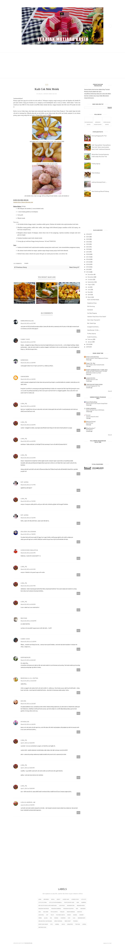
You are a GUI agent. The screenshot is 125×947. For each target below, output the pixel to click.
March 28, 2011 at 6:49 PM (28, 406)
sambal (57, 924)
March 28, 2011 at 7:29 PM (28, 501)
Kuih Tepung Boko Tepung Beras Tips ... (45, 301)
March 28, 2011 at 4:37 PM (28, 323)
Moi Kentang (91, 306)
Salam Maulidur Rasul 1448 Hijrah (95, 410)
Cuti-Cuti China (43, 902)
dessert (81, 915)
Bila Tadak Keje (91, 323)
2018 (87, 254)
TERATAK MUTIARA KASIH (94, 384)
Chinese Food (75, 899)
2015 (87, 262)
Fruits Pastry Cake (69, 902)
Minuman (82, 908)
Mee (77, 908)
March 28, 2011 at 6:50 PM (28, 425)
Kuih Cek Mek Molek (93, 299)
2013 (87, 267)
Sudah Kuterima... (92, 337)
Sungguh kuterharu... (93, 326)
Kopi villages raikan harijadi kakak (95, 364)
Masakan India (81, 905)
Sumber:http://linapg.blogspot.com (23, 202)
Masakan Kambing (56, 908)
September (91, 282)
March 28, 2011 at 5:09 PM (28, 362)
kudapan (63, 918)
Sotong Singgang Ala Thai (99, 136)
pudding (75, 921)
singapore (70, 924)
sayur (63, 924)
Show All (110, 391)
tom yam (77, 924)
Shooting (41, 915)
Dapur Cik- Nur (90, 363)
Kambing (83, 902)
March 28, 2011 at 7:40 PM (28, 534)
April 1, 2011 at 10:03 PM (27, 743)
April (89, 294)
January (90, 342)
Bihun (52, 899)
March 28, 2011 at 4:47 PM (28, 342)
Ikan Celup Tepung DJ (93, 320)
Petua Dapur (54, 911)
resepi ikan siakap (43, 924)
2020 (87, 249)
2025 (87, 236)
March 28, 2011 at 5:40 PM (28, 379)
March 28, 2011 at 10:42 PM (28, 621)
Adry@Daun (25, 657)
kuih (46, 84)
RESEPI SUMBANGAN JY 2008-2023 (96, 370)
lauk (74, 918)
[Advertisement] (62, 65)
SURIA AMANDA (91, 408)
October (90, 279)
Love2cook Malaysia (29, 550)
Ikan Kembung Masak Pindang (100, 191)
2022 (87, 244)
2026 (87, 234)
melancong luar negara (45, 921)
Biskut (58, 899)
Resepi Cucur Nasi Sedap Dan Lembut (67, 301)
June (89, 289)
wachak (24, 618)
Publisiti (62, 911)
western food (42, 927)
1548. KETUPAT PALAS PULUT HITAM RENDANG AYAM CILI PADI (96, 372)
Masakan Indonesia (44, 908)
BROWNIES (46, 899)
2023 (87, 241)
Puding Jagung (96, 163)
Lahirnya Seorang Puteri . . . (99, 182)
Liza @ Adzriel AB (28, 802)
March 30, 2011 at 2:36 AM (28, 703)
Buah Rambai (89, 423)
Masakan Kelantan (68, 908)
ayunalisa (25, 721)
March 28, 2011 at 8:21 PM (28, 553)
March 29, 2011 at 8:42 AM (28, 660)
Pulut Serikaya (96, 173)
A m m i (88, 415)
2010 (87, 344)
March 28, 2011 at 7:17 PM (28, 484)
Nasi (40, 911)
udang (84, 924)
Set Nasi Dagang (92, 313)
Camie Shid (25, 339)
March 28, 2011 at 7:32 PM (28, 517)
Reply (78, 331)
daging (75, 915)
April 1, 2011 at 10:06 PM (27, 788)
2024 (87, 239)
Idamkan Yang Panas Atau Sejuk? (96, 316)
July (89, 287)
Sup (47, 915)
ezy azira (24, 482)
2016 (87, 259)
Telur (52, 915)
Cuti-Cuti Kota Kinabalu (55, 902)
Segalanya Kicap (92, 303)
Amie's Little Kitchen (92, 356)
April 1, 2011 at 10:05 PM (27, 768)
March (90, 297)
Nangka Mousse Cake (92, 379)
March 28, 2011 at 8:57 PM (28, 585)
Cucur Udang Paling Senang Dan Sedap (23, 301)
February (90, 339)
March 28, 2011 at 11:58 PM (28, 641)
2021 (87, 247)
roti (51, 924)
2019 (87, 252)
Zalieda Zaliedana (28, 531)
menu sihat (68, 921)
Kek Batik (90, 310)
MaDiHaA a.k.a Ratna (29, 678)
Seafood (79, 911)
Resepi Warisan (71, 911)
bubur (69, 915)
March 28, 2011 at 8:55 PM (28, 569)
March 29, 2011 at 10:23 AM (28, 681)
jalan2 (46, 918)
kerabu (56, 918)
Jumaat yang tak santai (92, 416)
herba (40, 918)
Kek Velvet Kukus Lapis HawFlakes (48, 905)
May (89, 292)
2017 (87, 257)
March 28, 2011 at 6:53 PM (28, 457)
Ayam (40, 899)
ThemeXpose (28, 943)
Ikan (78, 902)
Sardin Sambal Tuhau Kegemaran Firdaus (97, 358)
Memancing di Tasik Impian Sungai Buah (96, 403)
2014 (87, 264)
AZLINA (23, 701)
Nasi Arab (45, 911)
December (91, 274)
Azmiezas (24, 360)
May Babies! (89, 429)
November (91, 277)
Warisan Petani (90, 421)
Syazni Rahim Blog (91, 402)
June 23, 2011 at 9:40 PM (27, 805)
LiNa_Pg (24, 403)
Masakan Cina (70, 905)
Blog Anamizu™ (90, 428)
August (90, 284)
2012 (87, 269)
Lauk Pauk (62, 905)
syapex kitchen (90, 378)
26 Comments (18, 263)
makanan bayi (81, 918)
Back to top (107, 943)
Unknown (25, 376)
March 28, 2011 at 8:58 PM (28, 604)
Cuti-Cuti (83, 899)
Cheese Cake (66, 899)
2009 (87, 347)
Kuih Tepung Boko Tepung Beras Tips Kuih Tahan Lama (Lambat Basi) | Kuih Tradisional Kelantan (101, 147)
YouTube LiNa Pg (60, 915)
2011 (87, 272)
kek (51, 918)
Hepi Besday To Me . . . (93, 330)
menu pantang (58, 921)
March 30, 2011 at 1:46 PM (28, 724)
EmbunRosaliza (27, 321)
